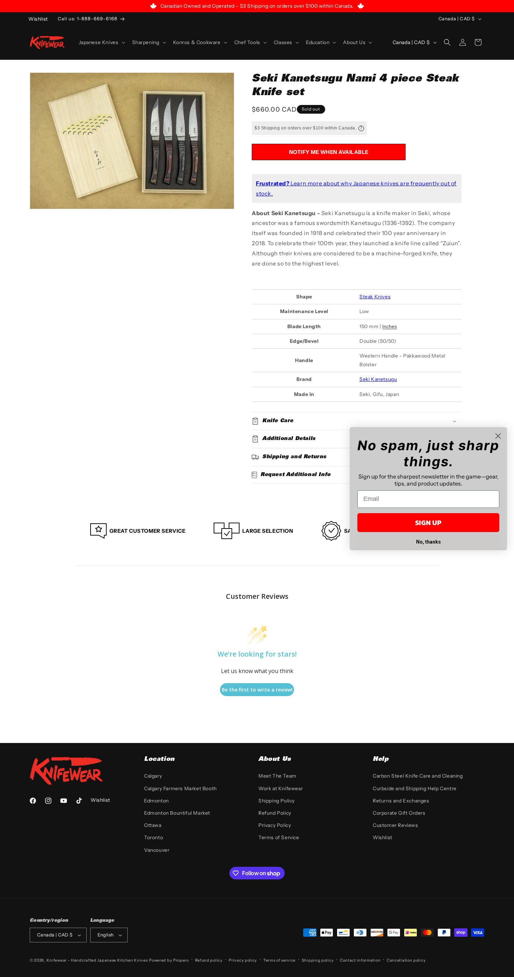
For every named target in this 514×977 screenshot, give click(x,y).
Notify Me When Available (329, 152)
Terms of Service (278, 837)
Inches (389, 326)
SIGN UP (428, 522)
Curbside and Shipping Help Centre (415, 788)
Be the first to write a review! (257, 689)
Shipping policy (318, 960)
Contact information (360, 960)
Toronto (153, 837)
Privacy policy (243, 960)
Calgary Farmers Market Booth (180, 788)
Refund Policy (274, 813)
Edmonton (156, 801)
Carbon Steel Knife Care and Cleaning (418, 776)
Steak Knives (375, 296)
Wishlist (382, 837)
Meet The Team (277, 776)
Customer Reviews (395, 825)
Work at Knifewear (280, 788)
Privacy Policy (274, 825)
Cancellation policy (406, 960)
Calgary (153, 776)
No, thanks (428, 542)
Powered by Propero (169, 960)
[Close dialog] (498, 436)
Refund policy (209, 960)
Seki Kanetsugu (378, 379)
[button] (101, 42)
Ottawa (153, 825)
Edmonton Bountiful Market (177, 813)
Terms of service (279, 960)
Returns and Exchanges (401, 801)
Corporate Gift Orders (399, 813)
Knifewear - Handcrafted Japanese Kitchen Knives (97, 960)
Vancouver (156, 850)
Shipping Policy (276, 801)
